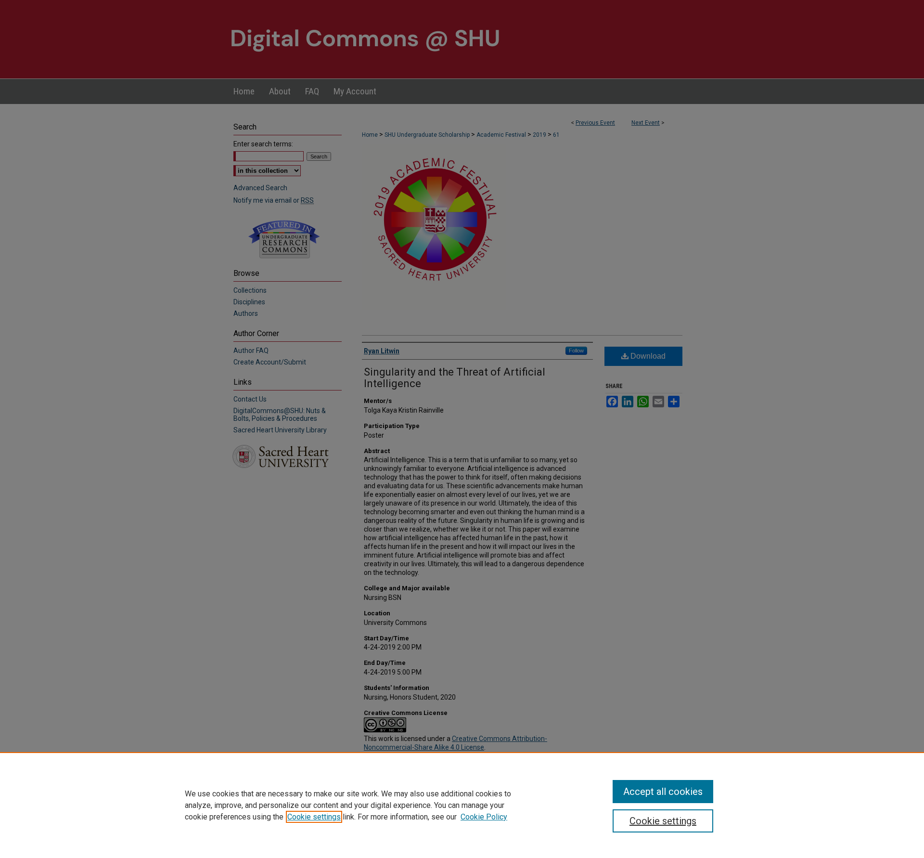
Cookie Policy (484, 816)
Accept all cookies (663, 791)
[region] (462, 805)
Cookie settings (314, 816)
